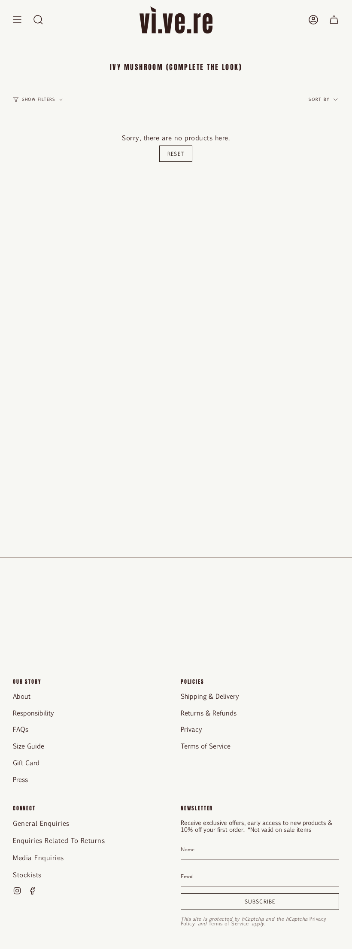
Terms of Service (206, 746)
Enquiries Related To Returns (59, 840)
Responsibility (33, 713)
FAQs (20, 729)
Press (20, 779)
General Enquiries (41, 823)
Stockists (27, 874)
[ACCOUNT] (313, 20)
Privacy (191, 729)
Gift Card (26, 762)
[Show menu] (17, 20)
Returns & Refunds (209, 713)
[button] (38, 20)
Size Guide (28, 746)
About (21, 696)
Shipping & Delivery (210, 696)
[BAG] (334, 20)
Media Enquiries (38, 857)
